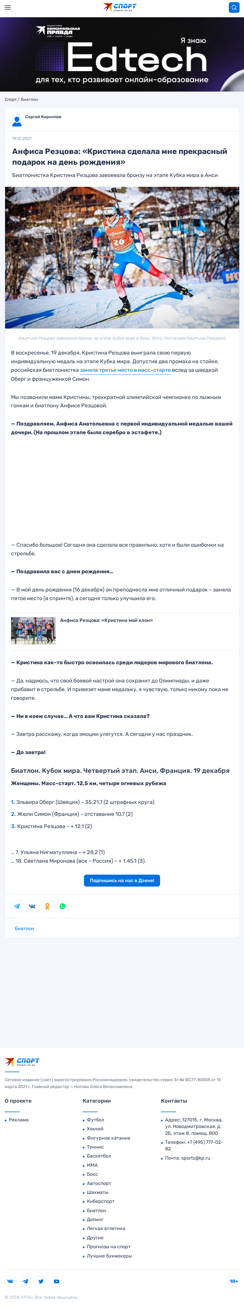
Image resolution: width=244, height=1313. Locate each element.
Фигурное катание (108, 1138)
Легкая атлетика (106, 1228)
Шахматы (97, 1192)
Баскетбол (99, 1156)
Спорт (11, 99)
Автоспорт (99, 1183)
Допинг (95, 1219)
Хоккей (95, 1129)
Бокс (92, 1174)
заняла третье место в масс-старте (125, 370)
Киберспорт (101, 1201)
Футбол (95, 1120)
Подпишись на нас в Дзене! (122, 880)
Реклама (19, 1120)
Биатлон (29, 99)
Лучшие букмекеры (109, 1256)
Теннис (95, 1147)
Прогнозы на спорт (109, 1246)
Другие (95, 1237)
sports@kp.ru (195, 1158)
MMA (92, 1165)
